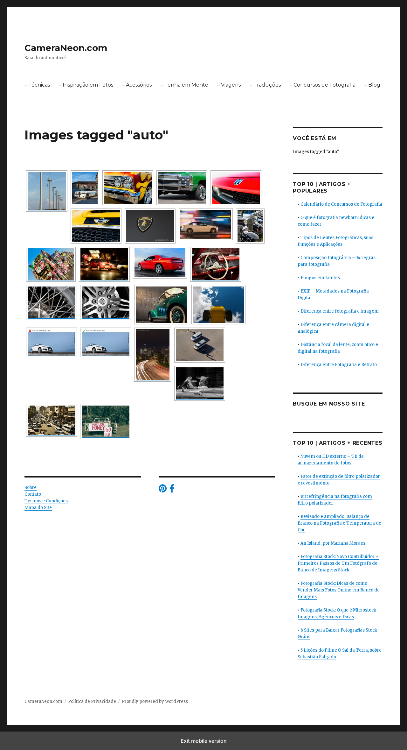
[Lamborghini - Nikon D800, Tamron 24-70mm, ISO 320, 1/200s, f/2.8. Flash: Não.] (150, 226)
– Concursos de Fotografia (322, 85)
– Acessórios (137, 85)
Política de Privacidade (92, 701)
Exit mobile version (204, 741)
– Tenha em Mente (184, 85)
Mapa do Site (38, 507)
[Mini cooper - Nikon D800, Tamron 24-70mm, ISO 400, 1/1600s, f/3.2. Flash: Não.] (96, 226)
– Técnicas (37, 85)
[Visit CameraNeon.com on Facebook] (172, 490)
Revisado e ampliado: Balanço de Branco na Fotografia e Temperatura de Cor (339, 523)
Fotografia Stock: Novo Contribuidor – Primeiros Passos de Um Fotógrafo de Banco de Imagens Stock (338, 563)
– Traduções (265, 85)
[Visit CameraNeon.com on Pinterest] (163, 490)
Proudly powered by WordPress (155, 701)
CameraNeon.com (65, 47)
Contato (32, 494)
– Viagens (229, 85)
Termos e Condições (46, 501)
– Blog (372, 85)
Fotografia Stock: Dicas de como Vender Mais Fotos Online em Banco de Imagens (339, 590)
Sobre (30, 487)
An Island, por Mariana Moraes (332, 543)
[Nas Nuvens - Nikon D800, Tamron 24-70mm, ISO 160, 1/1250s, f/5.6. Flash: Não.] (218, 305)
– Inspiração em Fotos (86, 85)
